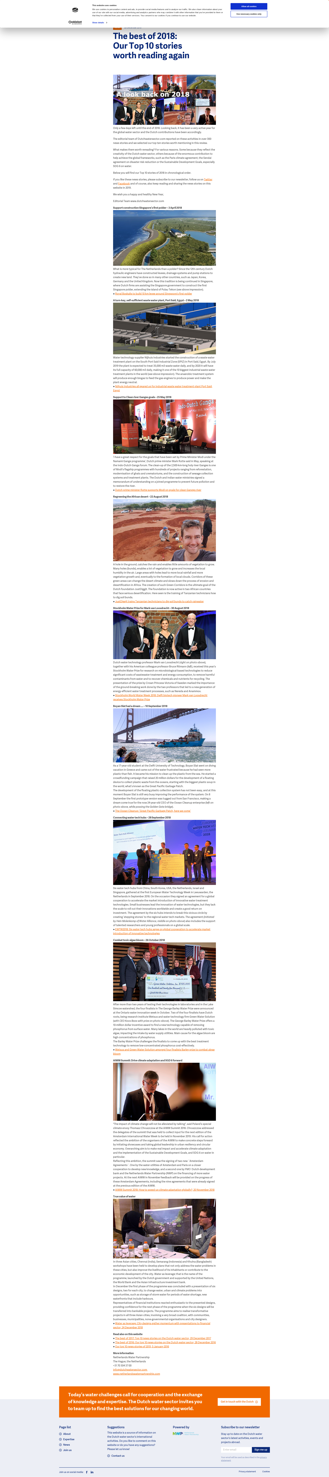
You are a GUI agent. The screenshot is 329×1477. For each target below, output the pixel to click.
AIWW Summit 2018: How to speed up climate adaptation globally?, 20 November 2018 (164, 1190)
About (67, 1434)
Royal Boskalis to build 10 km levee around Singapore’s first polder (153, 294)
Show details (98, 22)
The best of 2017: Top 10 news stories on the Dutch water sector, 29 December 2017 (163, 1338)
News (66, 1445)
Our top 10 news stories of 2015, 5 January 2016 (142, 1346)
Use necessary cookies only (248, 14)
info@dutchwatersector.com (130, 1370)
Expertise (68, 1439)
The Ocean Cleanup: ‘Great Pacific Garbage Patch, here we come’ (153, 811)
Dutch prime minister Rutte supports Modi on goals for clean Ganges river (158, 490)
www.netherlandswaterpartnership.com (136, 1374)
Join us (67, 1450)
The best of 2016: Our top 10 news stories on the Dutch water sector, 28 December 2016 (165, 1342)
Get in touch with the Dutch (237, 1402)
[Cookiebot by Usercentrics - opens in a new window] (75, 23)
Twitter (208, 179)
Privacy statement (247, 1472)
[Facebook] (86, 1472)
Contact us (118, 1456)
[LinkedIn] (91, 1472)
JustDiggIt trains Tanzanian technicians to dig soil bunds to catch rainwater (159, 601)
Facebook (124, 184)
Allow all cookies (249, 6)
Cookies (266, 1472)
